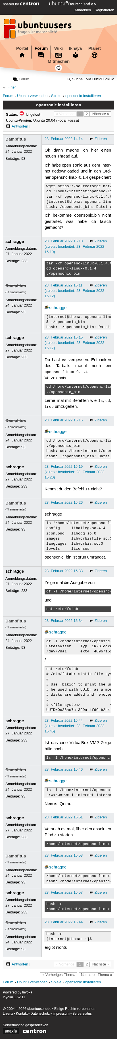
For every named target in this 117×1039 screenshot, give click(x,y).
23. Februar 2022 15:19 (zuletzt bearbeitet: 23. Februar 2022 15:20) (74, 472)
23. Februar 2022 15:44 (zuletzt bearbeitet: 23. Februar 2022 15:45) (74, 726)
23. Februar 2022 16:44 (64, 922)
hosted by (11, 4)
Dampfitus (15, 139)
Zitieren (101, 139)
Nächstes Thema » (96, 975)
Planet (94, 48)
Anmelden (82, 10)
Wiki (58, 48)
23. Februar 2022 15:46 (64, 769)
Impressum (61, 1014)
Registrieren (104, 10)
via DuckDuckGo (100, 79)
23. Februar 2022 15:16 (64, 420)
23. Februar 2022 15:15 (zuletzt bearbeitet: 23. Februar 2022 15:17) (74, 342)
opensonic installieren (83, 96)
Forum (41, 48)
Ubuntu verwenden (32, 96)
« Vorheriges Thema (58, 975)
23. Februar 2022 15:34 (64, 620)
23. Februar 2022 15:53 (64, 855)
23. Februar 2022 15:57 (64, 892)
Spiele (56, 96)
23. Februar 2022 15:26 (64, 502)
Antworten (20, 126)
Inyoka (27, 992)
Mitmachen (59, 61)
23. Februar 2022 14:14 (64, 139)
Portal (22, 48)
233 (24, 261)
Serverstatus (82, 1014)
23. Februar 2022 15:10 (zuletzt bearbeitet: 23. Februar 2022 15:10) (74, 246)
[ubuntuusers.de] (38, 30)
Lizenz (8, 1014)
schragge (14, 241)
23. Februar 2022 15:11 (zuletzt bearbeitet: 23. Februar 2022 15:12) (74, 290)
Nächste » (100, 114)
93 (23, 158)
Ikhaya (75, 48)
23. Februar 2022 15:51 (64, 817)
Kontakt (22, 1014)
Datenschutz (40, 1014)
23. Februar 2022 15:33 (64, 571)
